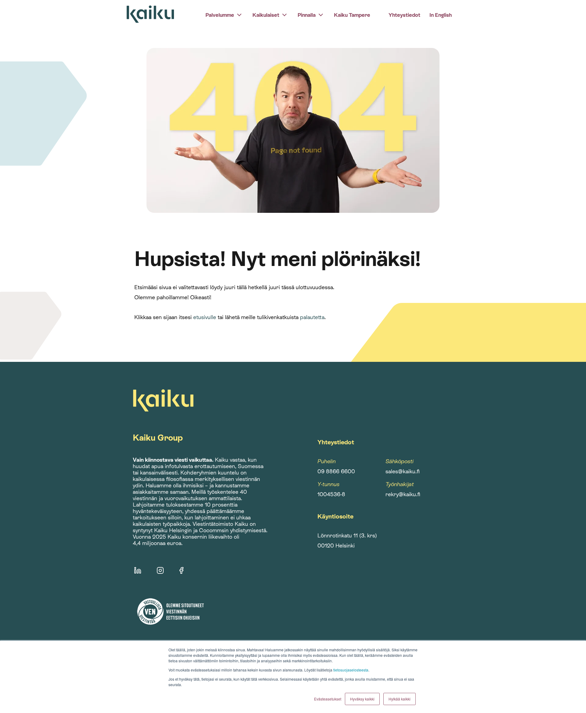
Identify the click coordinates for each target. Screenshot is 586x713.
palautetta (312, 317)
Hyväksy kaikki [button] (362, 698)
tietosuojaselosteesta (350, 669)
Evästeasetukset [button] (327, 698)
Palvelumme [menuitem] (219, 15)
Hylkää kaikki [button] (400, 698)
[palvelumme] (239, 14)
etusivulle (204, 317)
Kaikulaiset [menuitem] (265, 15)
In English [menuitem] (440, 15)
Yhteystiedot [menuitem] (404, 15)
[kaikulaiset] (284, 14)
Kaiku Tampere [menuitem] (352, 15)
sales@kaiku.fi (402, 471)
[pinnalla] (321, 14)
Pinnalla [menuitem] (307, 15)
